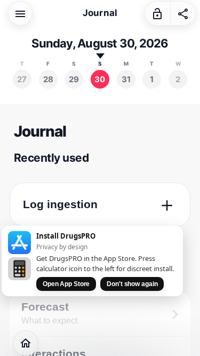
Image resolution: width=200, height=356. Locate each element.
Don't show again (132, 284)
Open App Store (66, 284)
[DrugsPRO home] (25, 343)
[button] (20, 13)
